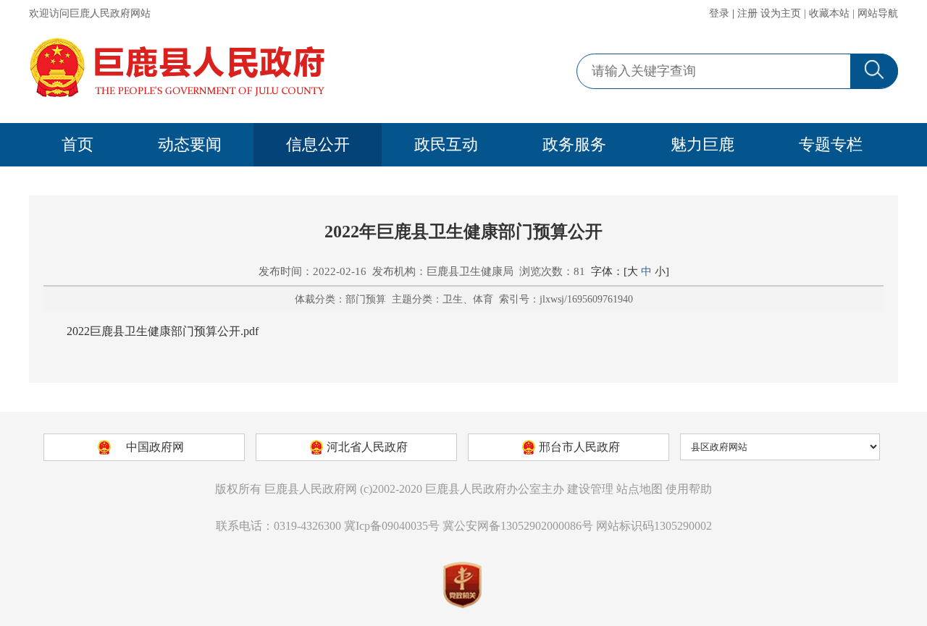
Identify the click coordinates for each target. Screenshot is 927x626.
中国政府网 (155, 447)
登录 (719, 13)
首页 (77, 144)
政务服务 (574, 144)
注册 (747, 13)
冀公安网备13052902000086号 (517, 526)
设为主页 (780, 13)
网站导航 (877, 13)
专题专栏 (831, 144)
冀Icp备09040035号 (392, 526)
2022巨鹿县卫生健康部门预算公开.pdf (163, 331)
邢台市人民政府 (579, 447)
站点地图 (639, 489)
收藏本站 (829, 13)
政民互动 (446, 144)
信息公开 (318, 144)
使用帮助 (689, 489)
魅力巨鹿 (702, 144)
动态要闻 (190, 144)
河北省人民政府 (367, 447)
